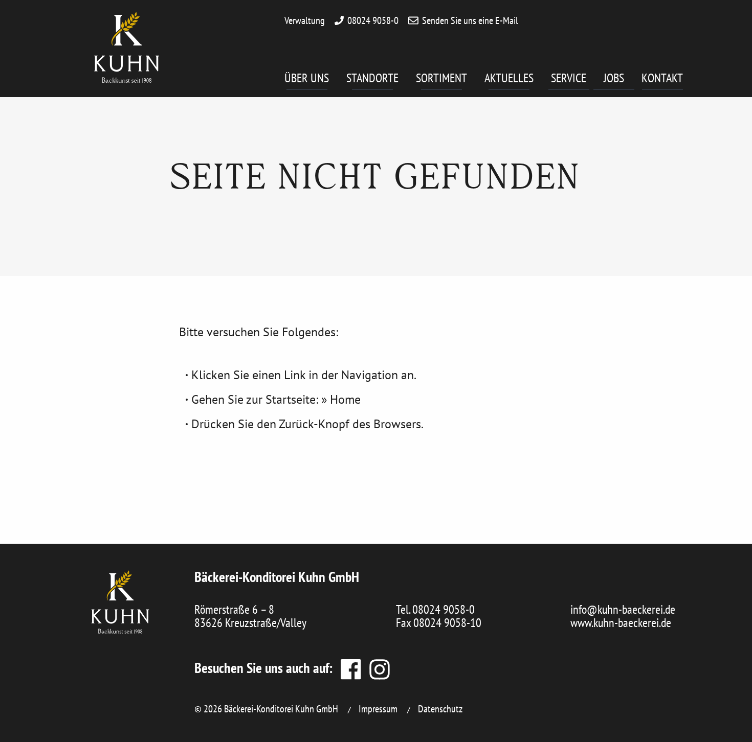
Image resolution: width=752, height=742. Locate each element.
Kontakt (662, 78)
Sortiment (441, 78)
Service (568, 78)
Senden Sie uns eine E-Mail (470, 20)
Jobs (614, 78)
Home (345, 399)
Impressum (378, 708)
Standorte (372, 78)
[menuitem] (315, 81)
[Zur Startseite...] (120, 602)
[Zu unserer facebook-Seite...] (350, 667)
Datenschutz (440, 708)
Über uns (306, 78)
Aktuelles (509, 78)
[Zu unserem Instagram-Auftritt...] (377, 667)
